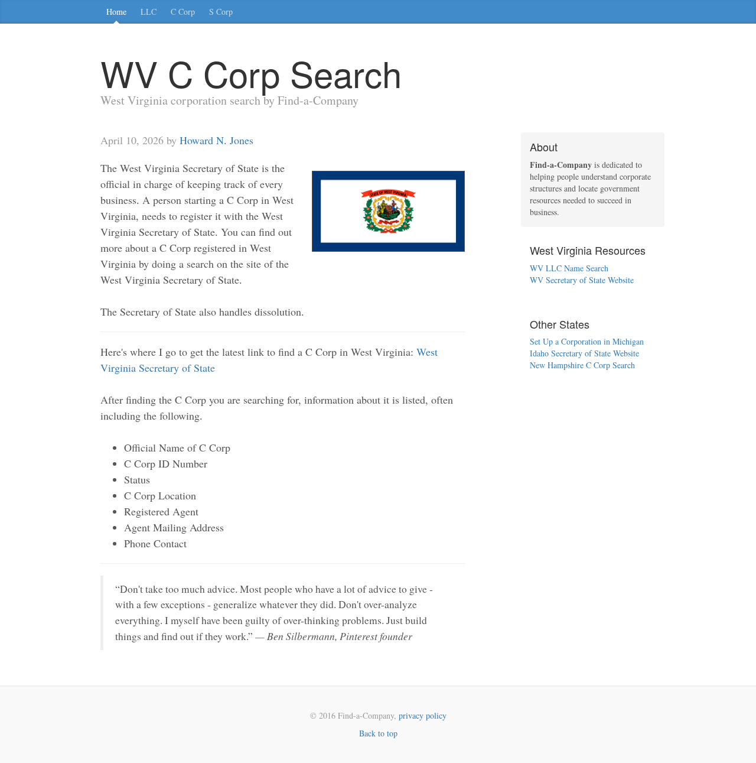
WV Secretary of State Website (582, 279)
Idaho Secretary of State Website (584, 353)
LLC (149, 11)
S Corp (221, 11)
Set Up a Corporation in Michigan (587, 341)
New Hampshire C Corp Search (582, 365)
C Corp (183, 11)
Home (116, 11)
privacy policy (423, 715)
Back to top (378, 733)
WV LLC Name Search (569, 268)
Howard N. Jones (216, 140)
